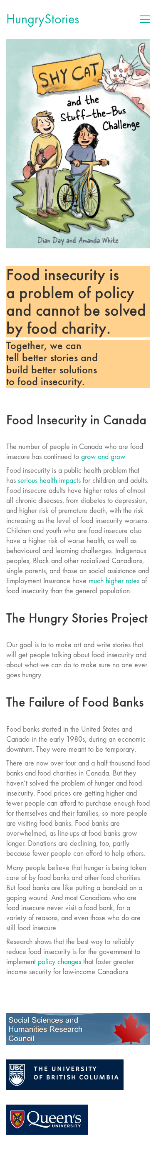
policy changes (59, 961)
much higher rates (114, 581)
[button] (145, 19)
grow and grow (103, 456)
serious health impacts (48, 480)
